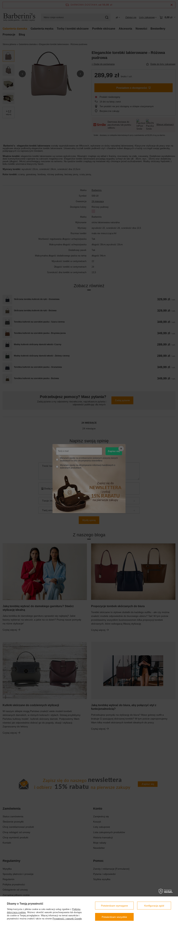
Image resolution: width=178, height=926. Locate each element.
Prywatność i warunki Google (67, 918)
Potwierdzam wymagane (114, 905)
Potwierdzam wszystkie (114, 917)
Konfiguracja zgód (154, 905)
